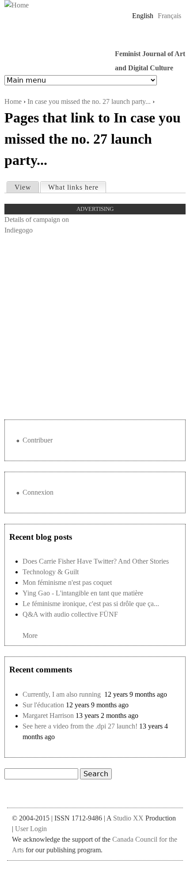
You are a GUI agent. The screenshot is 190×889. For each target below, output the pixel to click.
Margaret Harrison (48, 715)
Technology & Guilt (51, 572)
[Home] (16, 5)
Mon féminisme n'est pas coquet (67, 582)
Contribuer (38, 440)
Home (13, 101)
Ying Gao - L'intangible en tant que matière (83, 593)
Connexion (38, 492)
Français (169, 15)
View (23, 187)
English (142, 15)
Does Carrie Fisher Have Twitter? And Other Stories (96, 561)
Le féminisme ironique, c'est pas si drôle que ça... (91, 603)
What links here (77, 187)
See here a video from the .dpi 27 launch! (80, 726)
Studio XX (128, 818)
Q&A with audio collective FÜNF (70, 614)
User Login (31, 828)
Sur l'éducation (43, 705)
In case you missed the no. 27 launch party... (89, 101)
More (30, 635)
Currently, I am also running (63, 694)
